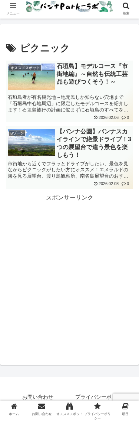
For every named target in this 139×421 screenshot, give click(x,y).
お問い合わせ (37, 397)
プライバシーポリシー (101, 397)
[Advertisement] (69, 273)
